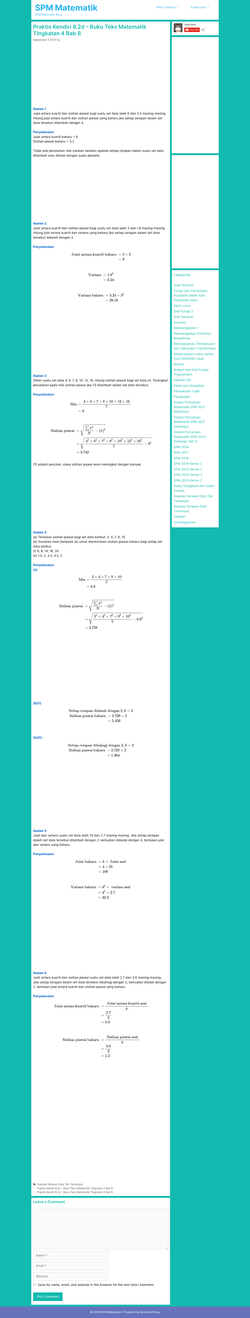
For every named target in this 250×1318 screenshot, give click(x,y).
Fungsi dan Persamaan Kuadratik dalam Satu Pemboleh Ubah (190, 295)
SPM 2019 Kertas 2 (188, 463)
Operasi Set (182, 380)
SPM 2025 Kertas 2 (188, 480)
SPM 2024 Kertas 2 (188, 475)
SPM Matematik (66, 8)
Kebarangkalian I (186, 328)
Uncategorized (184, 522)
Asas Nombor (184, 285)
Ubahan (179, 516)
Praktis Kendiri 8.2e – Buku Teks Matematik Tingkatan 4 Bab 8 (75, 1192)
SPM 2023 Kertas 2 (188, 469)
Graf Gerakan (183, 317)
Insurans (180, 322)
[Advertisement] (100, 79)
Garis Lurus (182, 305)
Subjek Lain (198, 7)
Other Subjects (166, 7)
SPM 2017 (181, 452)
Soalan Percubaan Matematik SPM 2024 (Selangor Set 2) (190, 436)
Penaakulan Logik (187, 391)
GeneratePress (150, 1312)
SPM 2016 (181, 447)
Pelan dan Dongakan (189, 385)
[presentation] (101, 256)
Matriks (179, 364)
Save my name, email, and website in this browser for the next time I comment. (96, 1285)
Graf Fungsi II (183, 311)
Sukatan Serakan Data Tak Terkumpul (60, 1184)
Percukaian (182, 397)
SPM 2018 (181, 458)
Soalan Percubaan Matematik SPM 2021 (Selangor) (189, 421)
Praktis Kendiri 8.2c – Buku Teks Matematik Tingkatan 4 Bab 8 (75, 1188)
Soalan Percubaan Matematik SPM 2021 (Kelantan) (189, 406)
